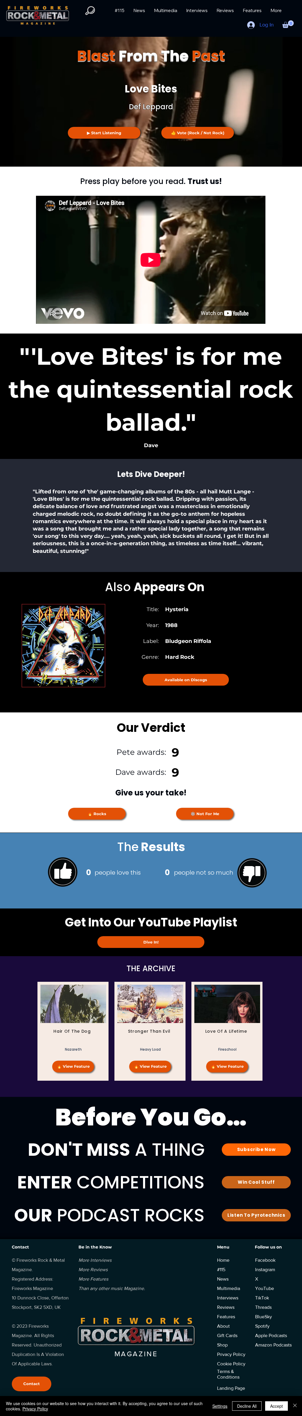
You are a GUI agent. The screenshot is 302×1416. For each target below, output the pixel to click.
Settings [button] (219, 1406)
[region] (73, 1031)
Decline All (247, 1406)
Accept (276, 1406)
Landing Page (231, 1388)
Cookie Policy (231, 1363)
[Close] (294, 1406)
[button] (288, 24)
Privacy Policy (35, 1409)
